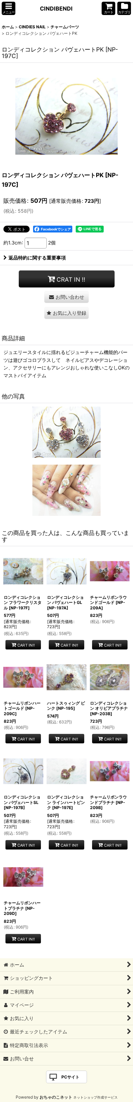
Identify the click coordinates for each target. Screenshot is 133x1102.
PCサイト (70, 1076)
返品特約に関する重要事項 (37, 257)
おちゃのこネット (56, 1097)
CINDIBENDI (56, 8)
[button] (8, 8)
